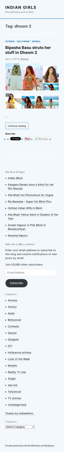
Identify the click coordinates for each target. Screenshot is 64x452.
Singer (12, 378)
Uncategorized (17, 404)
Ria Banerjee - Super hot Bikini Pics (29, 201)
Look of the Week (19, 359)
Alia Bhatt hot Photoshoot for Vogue (30, 195)
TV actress (14, 398)
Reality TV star (17, 372)
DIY (10, 346)
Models (36, 41)
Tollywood (14, 391)
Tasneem (25, 58)
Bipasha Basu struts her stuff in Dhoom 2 (28, 50)
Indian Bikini (15, 178)
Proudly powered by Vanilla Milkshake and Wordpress (29, 445)
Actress (10, 41)
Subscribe (16, 283)
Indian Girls (21, 7)
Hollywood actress (19, 352)
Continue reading (18, 126)
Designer (13, 339)
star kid (12, 385)
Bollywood (23, 41)
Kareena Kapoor (18, 235)
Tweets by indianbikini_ (19, 413)
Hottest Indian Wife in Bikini (25, 208)
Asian (11, 313)
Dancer (12, 333)
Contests (13, 326)
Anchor (12, 306)
